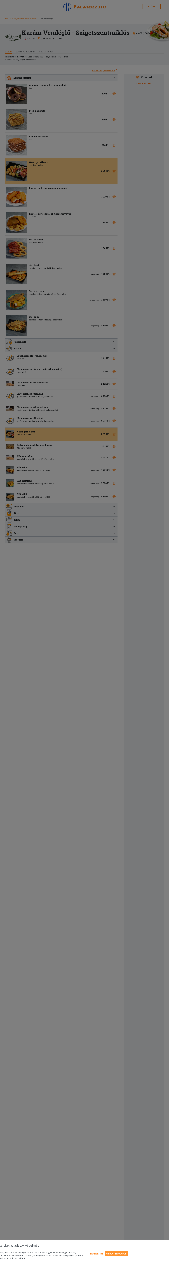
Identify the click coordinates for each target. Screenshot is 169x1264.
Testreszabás (96, 1254)
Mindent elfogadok (116, 1254)
